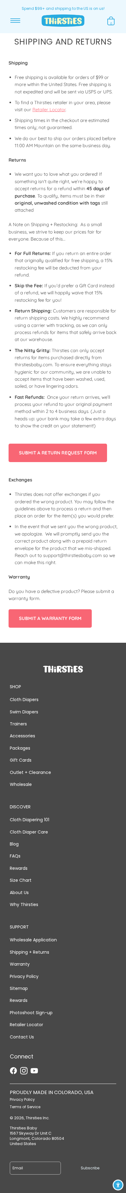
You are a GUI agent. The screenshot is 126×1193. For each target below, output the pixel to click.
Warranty (20, 964)
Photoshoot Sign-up (31, 1013)
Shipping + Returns (29, 952)
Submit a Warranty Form (50, 618)
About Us (19, 892)
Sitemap (19, 988)
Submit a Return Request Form (58, 453)
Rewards (19, 868)
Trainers (18, 724)
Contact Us (22, 1037)
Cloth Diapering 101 (29, 820)
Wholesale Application (33, 940)
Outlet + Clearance (30, 772)
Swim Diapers (24, 712)
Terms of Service (25, 1106)
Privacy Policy (24, 976)
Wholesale (21, 784)
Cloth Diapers (24, 700)
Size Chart (20, 880)
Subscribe (90, 1168)
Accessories (22, 736)
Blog (14, 844)
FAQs (15, 856)
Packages (20, 748)
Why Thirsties (24, 904)
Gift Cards (20, 760)
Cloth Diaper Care (29, 832)
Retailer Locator (48, 109)
